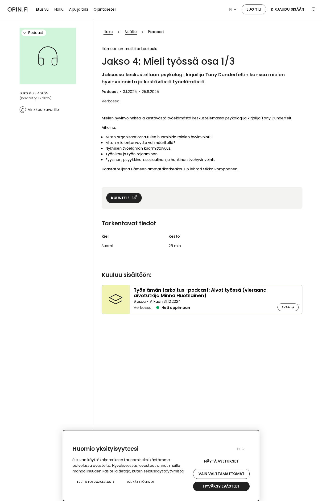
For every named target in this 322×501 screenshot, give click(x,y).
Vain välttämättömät (221, 473)
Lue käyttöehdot (141, 482)
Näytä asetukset (221, 461)
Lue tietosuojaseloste (96, 482)
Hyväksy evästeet (221, 486)
